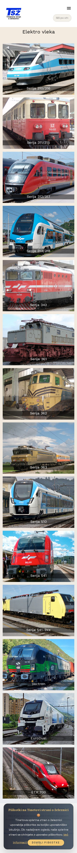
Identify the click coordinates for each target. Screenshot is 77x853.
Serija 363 (38, 467)
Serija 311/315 (38, 142)
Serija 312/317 (38, 196)
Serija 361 (38, 359)
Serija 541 (38, 575)
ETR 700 (38, 792)
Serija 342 (38, 305)
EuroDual (38, 738)
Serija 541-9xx (38, 630)
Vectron (38, 684)
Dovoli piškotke (46, 842)
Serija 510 (38, 521)
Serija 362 (38, 413)
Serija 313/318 (38, 251)
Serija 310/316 (38, 88)
